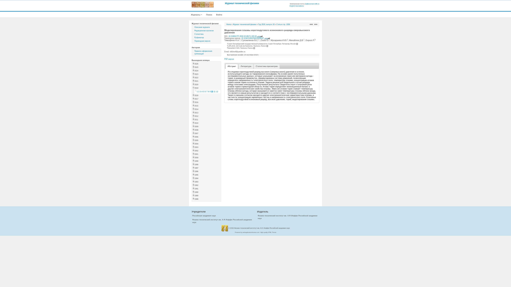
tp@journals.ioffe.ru (312, 4)
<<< (311, 24)
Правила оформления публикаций (203, 52)
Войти (219, 14)
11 (214, 92)
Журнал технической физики (242, 3)
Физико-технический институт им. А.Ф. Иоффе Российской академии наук (262, 228)
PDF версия (229, 59)
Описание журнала (202, 27)
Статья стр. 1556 (283, 24)
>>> (315, 24)
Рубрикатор (199, 38)
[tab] (231, 66)
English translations (297, 6)
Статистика (198, 34)
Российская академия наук (204, 216)
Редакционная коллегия (204, 31)
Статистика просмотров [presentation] (267, 66)
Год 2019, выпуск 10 (266, 24)
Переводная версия (202, 41)
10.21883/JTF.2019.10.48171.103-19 (242, 36)
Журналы (196, 14)
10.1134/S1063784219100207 (252, 38)
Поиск (209, 14)
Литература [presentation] (246, 66)
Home (228, 24)
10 (212, 92)
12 (217, 92)
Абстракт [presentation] (232, 66)
